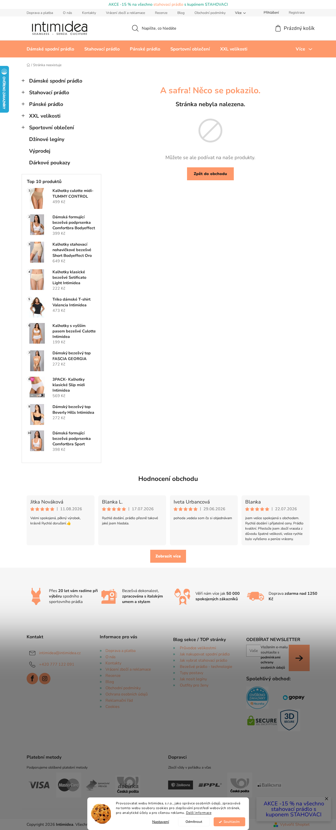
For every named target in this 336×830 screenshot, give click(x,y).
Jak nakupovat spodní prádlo (205, 654)
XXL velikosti (44, 115)
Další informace (199, 812)
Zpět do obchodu (210, 174)
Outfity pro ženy (194, 685)
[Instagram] (44, 678)
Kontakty (89, 12)
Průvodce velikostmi (198, 648)
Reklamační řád (119, 700)
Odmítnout (194, 821)
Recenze (161, 12)
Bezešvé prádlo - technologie (206, 666)
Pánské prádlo (46, 104)
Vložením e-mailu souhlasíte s (274, 657)
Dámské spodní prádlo (55, 80)
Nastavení (160, 821)
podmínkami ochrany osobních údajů (273, 662)
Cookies (112, 706)
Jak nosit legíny (193, 679)
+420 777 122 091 (56, 664)
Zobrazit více (168, 556)
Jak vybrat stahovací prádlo (203, 660)
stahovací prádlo (168, 4)
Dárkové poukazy (49, 162)
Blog (181, 12)
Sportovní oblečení (51, 127)
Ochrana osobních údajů (126, 694)
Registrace (297, 12)
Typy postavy (191, 673)
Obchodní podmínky (210, 12)
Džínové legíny (46, 139)
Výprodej (39, 150)
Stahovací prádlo (49, 92)
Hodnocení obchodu (168, 478)
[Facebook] (32, 678)
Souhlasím (232, 821)
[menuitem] (50, 49)
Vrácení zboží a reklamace (125, 12)
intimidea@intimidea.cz (60, 653)
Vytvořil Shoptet (295, 824)
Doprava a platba (40, 12)
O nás (67, 12)
